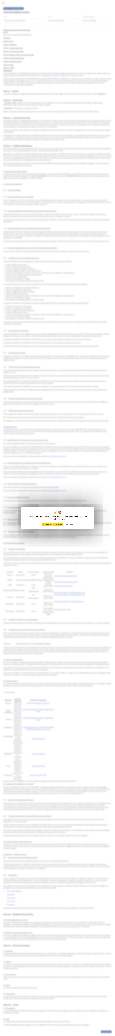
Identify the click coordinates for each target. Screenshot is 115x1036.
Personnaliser (69, 524)
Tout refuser (58, 524)
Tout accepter (47, 524)
